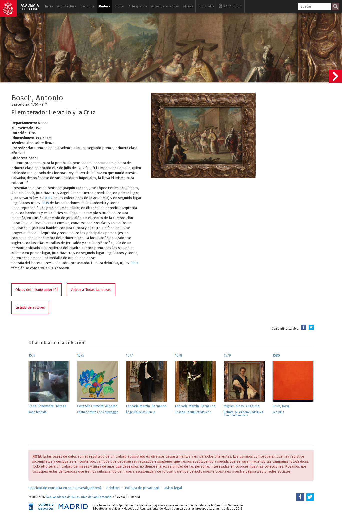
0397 (48, 198)
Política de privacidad (142, 488)
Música (188, 6)
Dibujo (119, 6)
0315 (45, 203)
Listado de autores (30, 307)
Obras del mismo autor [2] (36, 290)
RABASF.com (232, 6)
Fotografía (206, 6)
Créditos (113, 488)
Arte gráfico (137, 6)
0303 (134, 263)
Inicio (49, 6)
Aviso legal (173, 488)
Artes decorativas (165, 6)
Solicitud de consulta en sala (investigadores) (64, 488)
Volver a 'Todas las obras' (91, 290)
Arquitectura (66, 6)
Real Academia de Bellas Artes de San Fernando (78, 497)
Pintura (104, 6)
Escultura (87, 6)
